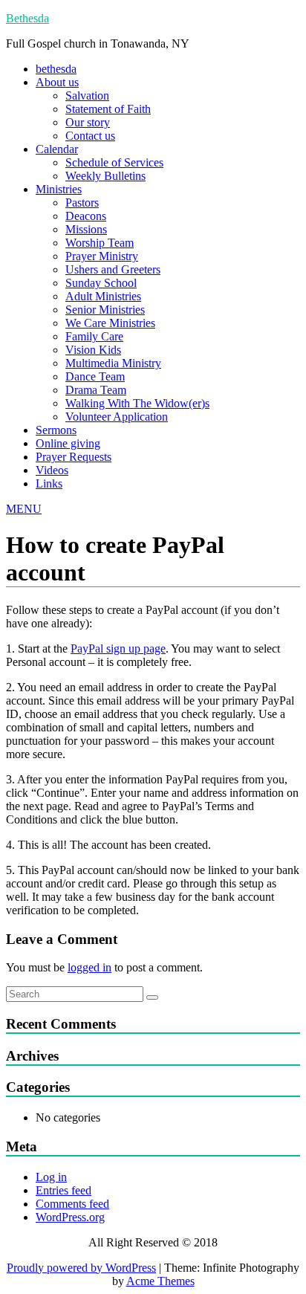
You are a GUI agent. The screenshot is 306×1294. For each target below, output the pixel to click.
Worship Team (99, 242)
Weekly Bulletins (105, 175)
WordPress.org (70, 1217)
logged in (89, 967)
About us (57, 82)
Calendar (57, 149)
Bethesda (27, 18)
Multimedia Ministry (113, 363)
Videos (52, 470)
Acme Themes (160, 1281)
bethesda (56, 68)
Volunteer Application (116, 416)
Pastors (82, 202)
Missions (86, 229)
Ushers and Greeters (112, 269)
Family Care (94, 336)
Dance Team (95, 376)
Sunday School (101, 282)
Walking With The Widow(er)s (137, 403)
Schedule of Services (114, 162)
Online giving (68, 443)
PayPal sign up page (118, 648)
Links (49, 483)
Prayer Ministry (101, 256)
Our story (87, 122)
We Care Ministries (110, 323)
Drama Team (95, 390)
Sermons (56, 430)
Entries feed (63, 1190)
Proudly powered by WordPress (81, 1267)
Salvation (87, 95)
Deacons (85, 216)
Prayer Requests (73, 456)
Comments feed (72, 1203)
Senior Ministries (105, 309)
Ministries (59, 189)
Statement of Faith (108, 109)
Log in (51, 1177)
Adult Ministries (103, 296)
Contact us (90, 135)
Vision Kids (93, 349)
